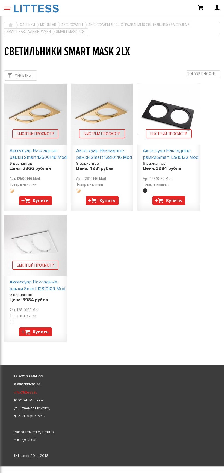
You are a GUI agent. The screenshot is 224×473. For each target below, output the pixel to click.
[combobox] (203, 73)
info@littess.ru (25, 392)
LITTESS (36, 9)
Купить (41, 200)
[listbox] (112, 466)
